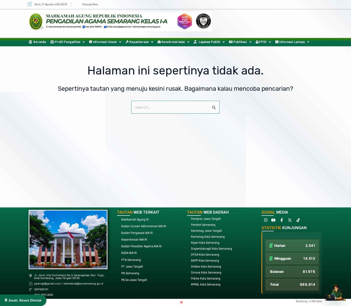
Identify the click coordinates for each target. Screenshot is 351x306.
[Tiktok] (297, 221)
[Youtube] (273, 221)
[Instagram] (265, 221)
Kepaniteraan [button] (139, 42)
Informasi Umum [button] (104, 42)
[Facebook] (281, 221)
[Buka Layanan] (335, 290)
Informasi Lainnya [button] (291, 42)
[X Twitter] (289, 221)
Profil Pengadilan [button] (67, 42)
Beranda (39, 42)
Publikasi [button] (240, 42)
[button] (67, 42)
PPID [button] (262, 42)
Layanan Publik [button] (208, 42)
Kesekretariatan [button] (173, 42)
